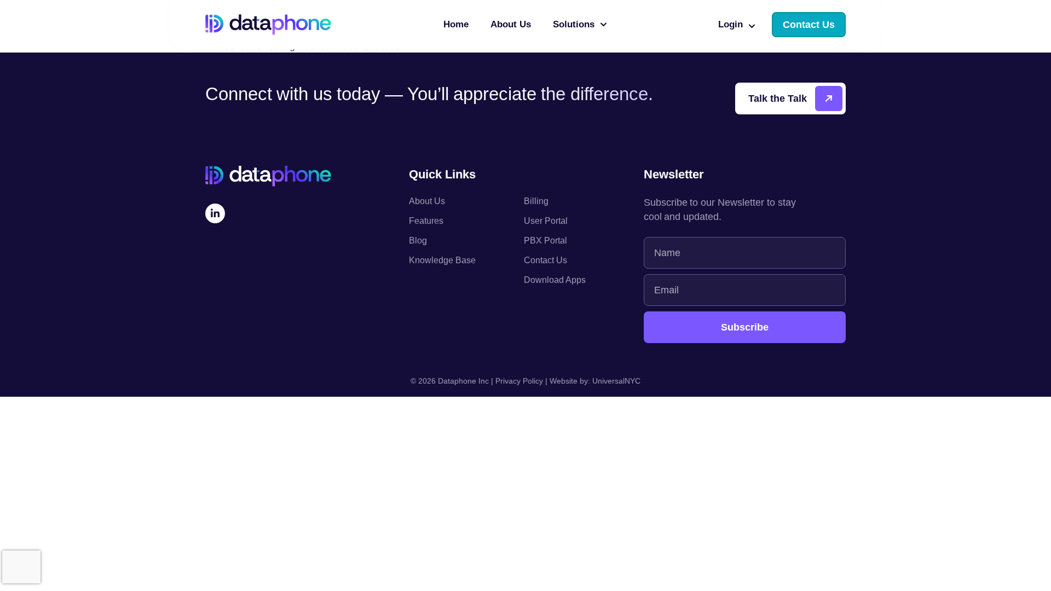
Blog (418, 240)
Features (426, 220)
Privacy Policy (519, 380)
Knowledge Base (442, 260)
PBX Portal (545, 240)
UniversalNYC (616, 380)
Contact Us (545, 260)
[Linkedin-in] (215, 213)
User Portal (546, 220)
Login (730, 24)
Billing (536, 201)
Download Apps (555, 280)
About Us (510, 24)
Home (456, 24)
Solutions (573, 24)
